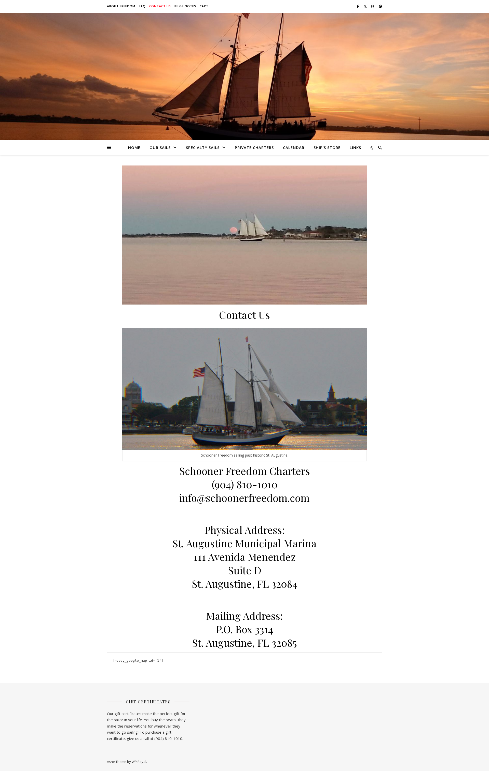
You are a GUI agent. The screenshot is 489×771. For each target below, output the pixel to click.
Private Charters (254, 147)
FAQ (142, 6)
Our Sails (160, 147)
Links (355, 147)
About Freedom (121, 6)
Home (134, 147)
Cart (204, 6)
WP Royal (139, 761)
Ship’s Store (327, 147)
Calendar (293, 147)
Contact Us (160, 6)
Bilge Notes (185, 6)
